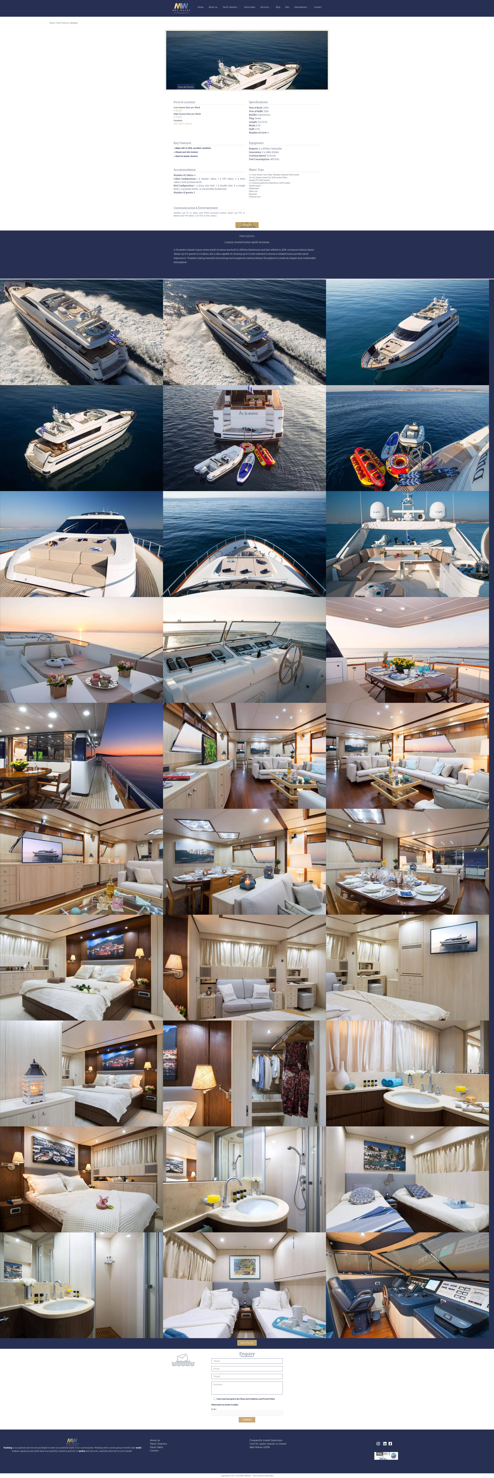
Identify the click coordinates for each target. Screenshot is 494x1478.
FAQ (287, 7)
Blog (278, 7)
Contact (318, 7)
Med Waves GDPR (260, 1447)
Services (264, 7)
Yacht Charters (62, 23)
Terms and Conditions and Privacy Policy (257, 1399)
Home (201, 7)
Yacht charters (230, 7)
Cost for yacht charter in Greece (268, 1443)
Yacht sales (249, 7)
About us (213, 7)
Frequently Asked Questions (266, 1440)
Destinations (300, 7)
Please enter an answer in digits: (225, 1404)
